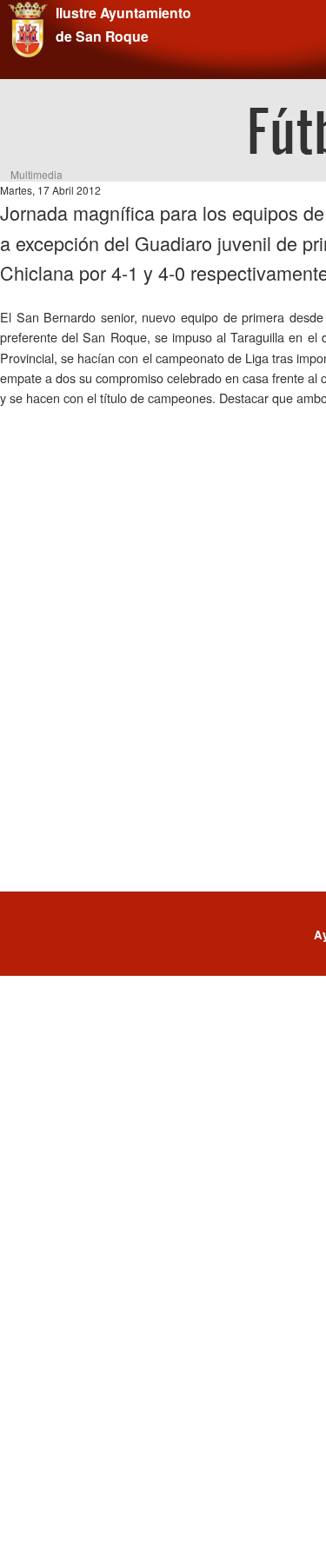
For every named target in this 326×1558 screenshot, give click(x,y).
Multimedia (36, 174)
